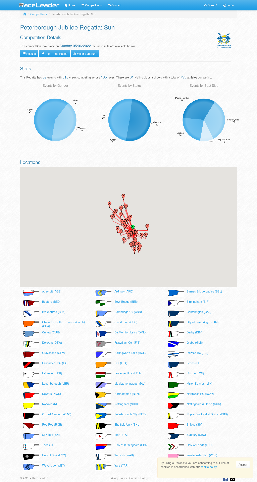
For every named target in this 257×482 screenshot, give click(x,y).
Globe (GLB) (195, 342)
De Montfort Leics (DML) (130, 332)
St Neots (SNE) (51, 435)
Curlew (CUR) (51, 332)
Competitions (93, 5)
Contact (116, 5)
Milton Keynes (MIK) (199, 383)
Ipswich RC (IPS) (197, 353)
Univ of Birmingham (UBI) (130, 445)
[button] (131, 245)
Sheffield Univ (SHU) (127, 424)
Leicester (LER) (52, 373)
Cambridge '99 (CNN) (128, 312)
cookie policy (209, 467)
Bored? (212, 5)
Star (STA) (121, 435)
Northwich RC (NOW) (200, 394)
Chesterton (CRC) (125, 322)
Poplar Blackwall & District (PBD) (207, 414)
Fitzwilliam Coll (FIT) (127, 342)
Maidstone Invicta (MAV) (129, 383)
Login (230, 5)
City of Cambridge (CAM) (203, 322)
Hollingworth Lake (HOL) (130, 353)
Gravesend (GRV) (53, 353)
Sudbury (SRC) (196, 435)
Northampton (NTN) (127, 394)
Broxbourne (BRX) (53, 312)
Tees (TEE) (49, 445)
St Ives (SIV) (195, 424)
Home (71, 5)
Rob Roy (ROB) (52, 424)
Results (30, 54)
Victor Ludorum (86, 54)
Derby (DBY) (195, 332)
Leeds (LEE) (195, 363)
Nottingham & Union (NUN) (204, 404)
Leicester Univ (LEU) (127, 373)
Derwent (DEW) (52, 342)
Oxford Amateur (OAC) (56, 414)
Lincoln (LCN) (195, 373)
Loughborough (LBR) (55, 383)
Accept (243, 465)
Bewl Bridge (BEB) (126, 302)
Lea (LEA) (120, 363)
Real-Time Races (56, 54)
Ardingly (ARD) (123, 291)
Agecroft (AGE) (51, 291)
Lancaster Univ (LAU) (55, 363)
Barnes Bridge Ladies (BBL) (204, 291)
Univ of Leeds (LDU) (200, 445)
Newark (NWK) (51, 394)
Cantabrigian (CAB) (199, 312)
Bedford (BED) (51, 302)
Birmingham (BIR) (198, 302)
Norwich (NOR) (51, 404)
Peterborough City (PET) (130, 414)
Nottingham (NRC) (126, 404)
